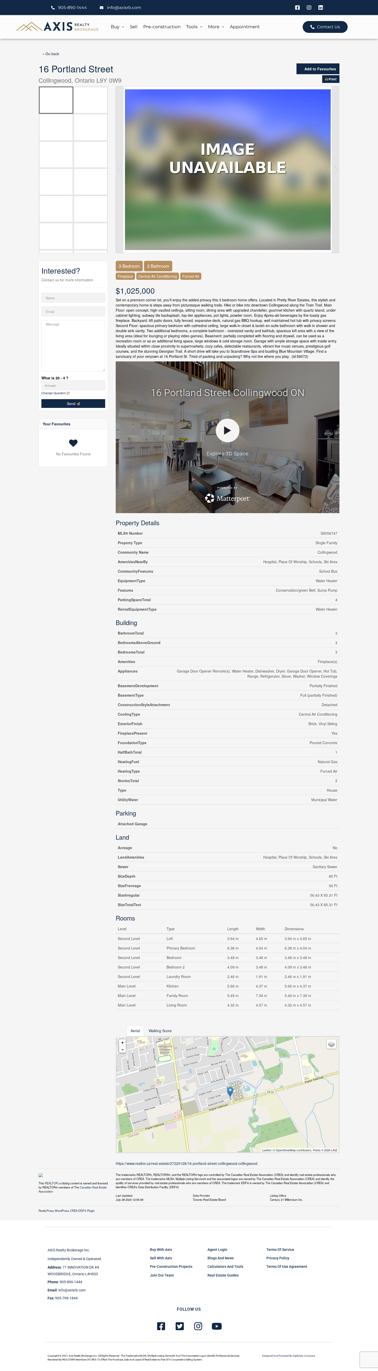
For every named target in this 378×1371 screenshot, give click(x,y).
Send (71, 403)
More (213, 26)
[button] (117, 27)
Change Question (54, 393)
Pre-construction (162, 26)
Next (335, 169)
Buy (115, 26)
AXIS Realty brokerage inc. (69, 1250)
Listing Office (278, 1195)
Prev (119, 169)
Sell (134, 26)
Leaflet (266, 1150)
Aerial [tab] (135, 1030)
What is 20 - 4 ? (54, 378)
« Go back (50, 53)
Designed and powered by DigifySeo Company (288, 1355)
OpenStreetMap (286, 1150)
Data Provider (201, 1195)
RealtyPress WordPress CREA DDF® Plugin (67, 1211)
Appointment (245, 26)
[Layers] (331, 1044)
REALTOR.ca (53, 1183)
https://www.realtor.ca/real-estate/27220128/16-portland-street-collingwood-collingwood (186, 1163)
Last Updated (124, 1195)
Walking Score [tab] (160, 1030)
